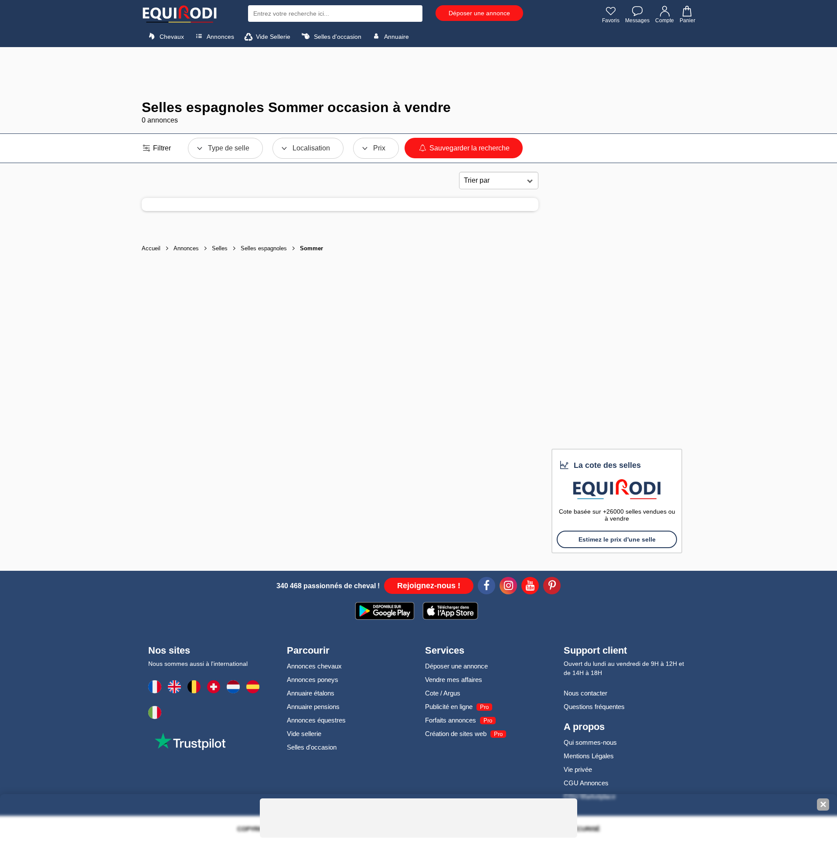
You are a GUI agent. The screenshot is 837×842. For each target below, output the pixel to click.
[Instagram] (508, 587)
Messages (637, 20)
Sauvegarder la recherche (469, 148)
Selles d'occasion (336, 36)
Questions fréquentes (594, 706)
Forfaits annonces (450, 720)
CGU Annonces (586, 783)
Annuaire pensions (313, 706)
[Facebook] (486, 587)
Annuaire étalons (310, 693)
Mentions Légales (589, 756)
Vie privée (578, 769)
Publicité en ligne (449, 706)
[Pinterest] (552, 587)
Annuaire (396, 36)
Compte (664, 20)
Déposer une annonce (479, 13)
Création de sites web (456, 733)
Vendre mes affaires (453, 679)
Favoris (610, 20)
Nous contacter (585, 693)
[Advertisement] (418, 73)
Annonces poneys (312, 679)
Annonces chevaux (314, 666)
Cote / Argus (442, 693)
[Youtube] (530, 587)
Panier (687, 20)
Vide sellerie (304, 733)
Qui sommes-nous (590, 742)
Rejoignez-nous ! (428, 585)
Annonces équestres (316, 720)
